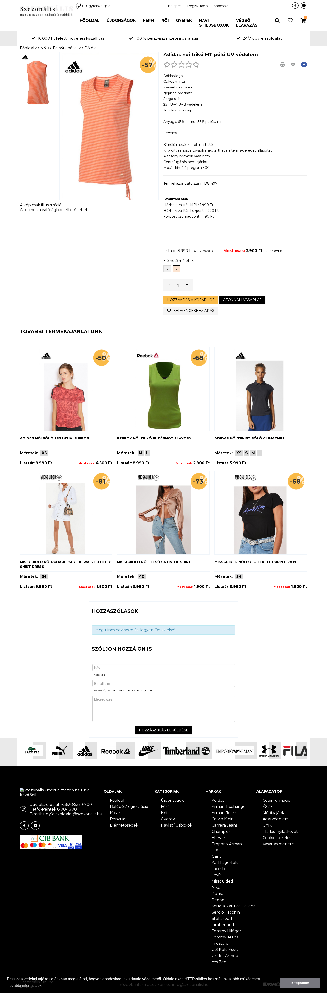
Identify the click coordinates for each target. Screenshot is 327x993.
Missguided (222, 881)
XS (44, 453)
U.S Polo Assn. (225, 949)
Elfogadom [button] (300, 983)
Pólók (90, 48)
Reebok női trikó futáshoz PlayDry (154, 438)
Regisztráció (197, 6)
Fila (215, 850)
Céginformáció (276, 800)
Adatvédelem (276, 819)
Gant (216, 856)
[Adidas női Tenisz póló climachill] (260, 389)
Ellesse (218, 837)
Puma (217, 893)
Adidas (218, 800)
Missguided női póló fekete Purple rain (255, 562)
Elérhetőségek (124, 825)
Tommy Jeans (225, 937)
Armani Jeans (224, 813)
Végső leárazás (247, 22)
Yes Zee (219, 962)
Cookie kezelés (277, 837)
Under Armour (226, 956)
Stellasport (222, 918)
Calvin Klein (223, 819)
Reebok (219, 900)
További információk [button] (25, 985)
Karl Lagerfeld (225, 862)
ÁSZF (268, 806)
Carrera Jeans (224, 825)
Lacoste (219, 869)
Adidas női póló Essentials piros (54, 438)
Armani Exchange (229, 806)
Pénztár (117, 819)
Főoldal (90, 20)
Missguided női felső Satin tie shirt (154, 562)
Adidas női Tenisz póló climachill (249, 438)
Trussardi (220, 943)
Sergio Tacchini (226, 912)
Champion (221, 831)
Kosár (115, 813)
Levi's (216, 875)
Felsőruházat (65, 48)
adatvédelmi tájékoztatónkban (41, 979)
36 (44, 576)
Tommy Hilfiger (226, 931)
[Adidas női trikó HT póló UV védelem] (38, 78)
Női (165, 20)
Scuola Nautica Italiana (233, 906)
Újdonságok (121, 20)
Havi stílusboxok (214, 22)
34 (239, 576)
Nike (216, 887)
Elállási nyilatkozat (280, 831)
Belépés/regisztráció (129, 806)
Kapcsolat (222, 6)
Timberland (223, 924)
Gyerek (184, 20)
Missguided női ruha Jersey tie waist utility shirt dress (65, 564)
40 (141, 576)
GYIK (267, 825)
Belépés (174, 6)
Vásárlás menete (278, 844)
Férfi (148, 20)
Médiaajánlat (275, 813)
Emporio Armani (227, 844)
